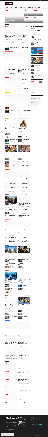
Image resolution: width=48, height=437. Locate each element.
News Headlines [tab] (24, 51)
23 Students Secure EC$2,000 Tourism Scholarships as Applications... (23, 254)
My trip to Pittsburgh (24, 237)
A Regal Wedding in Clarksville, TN (13, 291)
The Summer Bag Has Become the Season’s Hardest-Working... (13, 234)
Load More (18, 411)
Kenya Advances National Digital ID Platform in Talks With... (25, 209)
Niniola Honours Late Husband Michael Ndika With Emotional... (25, 288)
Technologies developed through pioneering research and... (12, 209)
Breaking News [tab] (28, 51)
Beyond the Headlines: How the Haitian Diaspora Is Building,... (11, 229)
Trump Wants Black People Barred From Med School (13, 317)
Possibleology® (32, 101)
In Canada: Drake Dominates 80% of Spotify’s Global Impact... (26, 110)
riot (35, 101)
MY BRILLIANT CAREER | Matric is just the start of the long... (23, 61)
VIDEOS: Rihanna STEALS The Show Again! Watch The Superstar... (23, 330)
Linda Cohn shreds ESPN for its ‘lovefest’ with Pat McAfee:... (25, 41)
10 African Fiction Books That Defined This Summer (12, 133)
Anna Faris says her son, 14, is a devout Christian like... (25, 79)
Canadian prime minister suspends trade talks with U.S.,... (13, 47)
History (7, 295)
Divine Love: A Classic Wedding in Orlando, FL (12, 288)
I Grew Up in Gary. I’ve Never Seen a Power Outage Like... (10, 204)
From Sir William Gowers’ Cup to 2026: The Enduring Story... (23, 178)
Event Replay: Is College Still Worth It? (13, 66)
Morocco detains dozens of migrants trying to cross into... (38, 43)
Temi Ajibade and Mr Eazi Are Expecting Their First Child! (26, 422)
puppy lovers (32, 105)
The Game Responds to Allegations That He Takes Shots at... (26, 107)
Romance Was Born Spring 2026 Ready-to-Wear (11, 128)
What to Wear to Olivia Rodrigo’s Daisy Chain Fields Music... (12, 114)
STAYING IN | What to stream (25, 47)
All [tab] (21, 51)
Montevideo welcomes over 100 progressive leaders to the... (10, 254)
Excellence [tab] (27, 194)
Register (41, 0)
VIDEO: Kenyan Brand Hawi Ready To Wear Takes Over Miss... (10, 343)
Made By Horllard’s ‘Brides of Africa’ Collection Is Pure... (10, 356)
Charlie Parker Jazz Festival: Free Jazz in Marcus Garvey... (25, 139)
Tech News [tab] (20, 194)
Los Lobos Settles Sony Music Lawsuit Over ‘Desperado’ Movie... (25, 114)
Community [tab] (24, 143)
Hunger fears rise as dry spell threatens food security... (12, 158)
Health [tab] (27, 118)
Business (7, 194)
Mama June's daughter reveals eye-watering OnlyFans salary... (10, 86)
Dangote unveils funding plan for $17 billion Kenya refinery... (38, 36)
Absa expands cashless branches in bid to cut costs (11, 61)
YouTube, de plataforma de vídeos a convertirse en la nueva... (23, 36)
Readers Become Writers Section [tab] (26, 219)
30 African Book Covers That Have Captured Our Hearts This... (10, 153)
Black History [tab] (26, 295)
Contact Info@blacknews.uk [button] (36, 7)
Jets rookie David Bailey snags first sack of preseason (13, 44)
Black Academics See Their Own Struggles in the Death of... (12, 212)
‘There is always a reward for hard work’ (25, 263)
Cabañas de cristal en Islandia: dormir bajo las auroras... (12, 41)
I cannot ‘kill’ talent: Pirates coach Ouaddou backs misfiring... (12, 187)
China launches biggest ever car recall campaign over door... (12, 215)
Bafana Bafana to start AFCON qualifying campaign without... (12, 184)
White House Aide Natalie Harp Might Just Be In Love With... (26, 69)
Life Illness (36, 102)
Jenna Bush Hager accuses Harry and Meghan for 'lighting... (25, 88)
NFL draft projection (36, 98)
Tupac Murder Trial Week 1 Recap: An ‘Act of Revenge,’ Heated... (10, 102)
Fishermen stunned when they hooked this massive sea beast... (25, 44)
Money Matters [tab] (24, 194)
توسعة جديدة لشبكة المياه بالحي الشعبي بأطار (13, 161)
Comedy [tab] (23, 92)
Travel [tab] (20, 118)
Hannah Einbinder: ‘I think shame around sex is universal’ (12, 285)
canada (35, 105)
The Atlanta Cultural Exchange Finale (23, 355)
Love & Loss (7, 270)
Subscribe (40, 424)
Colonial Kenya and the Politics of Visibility (12, 313)
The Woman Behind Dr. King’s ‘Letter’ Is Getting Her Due (26, 73)
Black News (7, 22)
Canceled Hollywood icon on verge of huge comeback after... (26, 82)
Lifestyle (7, 118)
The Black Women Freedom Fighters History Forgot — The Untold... (13, 310)
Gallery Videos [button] (29, 7)
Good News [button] (16, 7)
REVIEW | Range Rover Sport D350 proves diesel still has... (25, 419)
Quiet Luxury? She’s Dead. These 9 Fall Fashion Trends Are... (38, 75)
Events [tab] (27, 92)
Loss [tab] (27, 270)
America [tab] (21, 26)
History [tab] (29, 295)
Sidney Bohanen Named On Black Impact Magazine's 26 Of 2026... (12, 136)
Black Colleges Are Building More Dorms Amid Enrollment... (25, 266)
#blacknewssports (38, 101)
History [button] (24, 7)
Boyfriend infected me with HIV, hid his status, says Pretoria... (24, 280)
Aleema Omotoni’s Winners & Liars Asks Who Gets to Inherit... (13, 139)
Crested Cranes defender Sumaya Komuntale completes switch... (13, 190)
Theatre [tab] (25, 92)
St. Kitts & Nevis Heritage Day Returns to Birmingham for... (25, 158)
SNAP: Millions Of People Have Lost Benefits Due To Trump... (13, 73)
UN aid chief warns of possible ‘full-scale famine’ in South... (36, 89)
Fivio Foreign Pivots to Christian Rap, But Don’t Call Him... (23, 102)
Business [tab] (18, 194)
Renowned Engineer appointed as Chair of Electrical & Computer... (24, 204)
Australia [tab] (27, 26)
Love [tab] (25, 270)
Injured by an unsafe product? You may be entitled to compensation (11, 36)
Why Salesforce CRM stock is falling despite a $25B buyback (38, 30)
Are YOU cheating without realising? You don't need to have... (26, 291)
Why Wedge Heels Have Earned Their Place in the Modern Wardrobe (23, 229)
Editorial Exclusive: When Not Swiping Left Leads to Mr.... (10, 280)
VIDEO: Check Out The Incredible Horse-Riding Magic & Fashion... (23, 343)
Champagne (32, 98)
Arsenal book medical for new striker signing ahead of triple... (25, 184)
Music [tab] (21, 92)
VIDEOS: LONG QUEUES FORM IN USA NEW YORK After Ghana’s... (10, 330)
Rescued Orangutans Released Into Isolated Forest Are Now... (13, 266)
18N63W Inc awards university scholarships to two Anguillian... (12, 259)
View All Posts (28, 361)
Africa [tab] (25, 26)
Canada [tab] (23, 26)
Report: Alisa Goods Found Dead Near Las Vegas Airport (25, 66)
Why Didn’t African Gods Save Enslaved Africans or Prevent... (25, 317)
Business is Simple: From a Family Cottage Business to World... (25, 241)
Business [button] (7, 7)
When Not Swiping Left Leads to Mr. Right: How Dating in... (25, 285)
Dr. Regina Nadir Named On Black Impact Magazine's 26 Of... (23, 128)
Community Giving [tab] (28, 143)
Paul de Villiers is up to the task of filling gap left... (10, 178)
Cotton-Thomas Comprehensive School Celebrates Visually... (12, 263)
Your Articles (7, 219)
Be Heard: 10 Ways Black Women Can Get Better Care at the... (12, 69)
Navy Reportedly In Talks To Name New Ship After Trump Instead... (11, 305)
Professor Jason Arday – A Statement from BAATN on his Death (26, 161)
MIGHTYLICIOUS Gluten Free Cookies (13, 237)
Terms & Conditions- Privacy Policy (38, 435)
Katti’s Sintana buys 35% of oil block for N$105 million (16, 24)
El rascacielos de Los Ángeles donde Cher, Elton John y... (38, 33)
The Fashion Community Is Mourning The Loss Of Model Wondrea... (12, 111)
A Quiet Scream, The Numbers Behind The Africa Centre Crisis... (25, 165)
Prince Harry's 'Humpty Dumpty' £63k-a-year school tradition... (38, 39)
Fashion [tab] (25, 118)
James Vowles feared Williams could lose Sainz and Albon (25, 187)
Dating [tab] (29, 270)
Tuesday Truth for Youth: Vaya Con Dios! (25, 259)
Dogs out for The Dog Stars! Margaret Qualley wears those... (25, 136)
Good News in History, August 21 (23, 304)
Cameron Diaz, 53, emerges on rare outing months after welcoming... (26, 85)
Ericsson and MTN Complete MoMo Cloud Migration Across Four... (26, 212)
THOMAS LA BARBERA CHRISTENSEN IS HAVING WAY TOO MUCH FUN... (13, 107)
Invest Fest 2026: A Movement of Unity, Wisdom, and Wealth (12, 165)
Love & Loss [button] (20, 7)
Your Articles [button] (11, 7)
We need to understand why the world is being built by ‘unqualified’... (23, 153)
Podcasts (40, 98)
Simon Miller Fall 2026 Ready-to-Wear (25, 133)
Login (38, 0)
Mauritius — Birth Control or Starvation (25, 313)
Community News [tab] (20, 143)
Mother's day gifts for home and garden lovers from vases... (26, 425)
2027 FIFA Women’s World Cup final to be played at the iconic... (25, 190)
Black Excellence (32, 102)
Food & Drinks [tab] (22, 118)
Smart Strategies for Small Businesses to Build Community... (12, 241)
